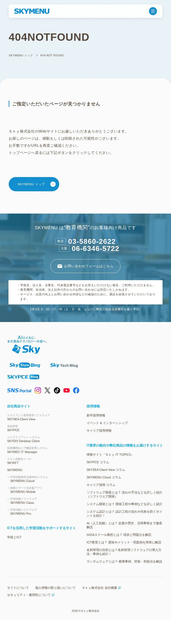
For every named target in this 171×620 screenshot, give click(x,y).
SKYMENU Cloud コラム (104, 477)
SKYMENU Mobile (26, 490)
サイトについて (18, 587)
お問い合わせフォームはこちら (88, 266)
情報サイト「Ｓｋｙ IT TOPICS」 (110, 454)
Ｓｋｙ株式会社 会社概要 (99, 587)
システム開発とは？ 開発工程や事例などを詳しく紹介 (124, 504)
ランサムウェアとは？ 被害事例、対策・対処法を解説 (124, 561)
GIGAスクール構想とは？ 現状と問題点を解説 (119, 534)
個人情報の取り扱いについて (55, 587)
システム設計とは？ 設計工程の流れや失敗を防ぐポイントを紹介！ (124, 513)
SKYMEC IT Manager (27, 450)
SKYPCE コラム (98, 462)
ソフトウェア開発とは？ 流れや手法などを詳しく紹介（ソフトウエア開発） (124, 494)
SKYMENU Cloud (29, 479)
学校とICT (14, 537)
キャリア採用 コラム (101, 485)
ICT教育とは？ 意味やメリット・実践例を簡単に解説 (124, 542)
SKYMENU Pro (23, 511)
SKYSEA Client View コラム (106, 469)
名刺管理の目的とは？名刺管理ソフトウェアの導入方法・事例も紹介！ (124, 552)
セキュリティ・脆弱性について (29, 595)
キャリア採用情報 (99, 430)
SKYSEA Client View (28, 417)
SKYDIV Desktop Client (23, 439)
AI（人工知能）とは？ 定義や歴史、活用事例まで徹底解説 (124, 525)
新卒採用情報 (96, 415)
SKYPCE (13, 428)
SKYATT (19, 461)
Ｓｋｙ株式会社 (90, 610)
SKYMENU (14, 470)
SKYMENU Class (23, 500)
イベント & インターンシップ (107, 423)
